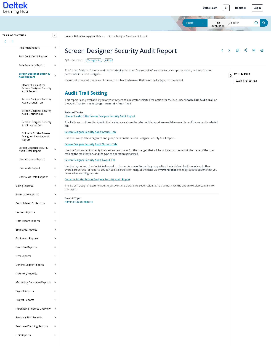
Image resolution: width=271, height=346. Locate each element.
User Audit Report (29, 168)
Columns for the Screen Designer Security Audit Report (36, 136)
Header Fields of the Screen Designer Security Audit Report (36, 88)
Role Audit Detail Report (33, 56)
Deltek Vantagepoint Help (87, 36)
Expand (5, 41)
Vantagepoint (94, 60)
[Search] (264, 23)
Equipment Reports (27, 238)
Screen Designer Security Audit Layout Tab (36, 123)
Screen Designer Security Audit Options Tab (36, 112)
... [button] (104, 36)
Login (257, 8)
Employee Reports (26, 229)
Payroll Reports (25, 291)
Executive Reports (26, 247)
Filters (190, 22)
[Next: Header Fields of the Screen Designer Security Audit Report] (229, 50)
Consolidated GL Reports (30, 203)
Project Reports (25, 299)
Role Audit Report (29, 47)
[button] (226, 8)
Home (68, 36)
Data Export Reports (28, 220)
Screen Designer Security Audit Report (34, 75)
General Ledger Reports (30, 264)
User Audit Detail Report (33, 176)
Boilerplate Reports (27, 194)
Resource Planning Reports (32, 326)
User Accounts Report (32, 159)
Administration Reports (79, 201)
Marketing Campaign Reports (33, 282)
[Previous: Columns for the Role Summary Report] (222, 50)
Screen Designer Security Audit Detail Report (33, 149)
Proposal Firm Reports (29, 317)
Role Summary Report (32, 65)
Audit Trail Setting (246, 80)
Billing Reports (24, 185)
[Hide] (55, 35)
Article (108, 60)
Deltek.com (210, 8)
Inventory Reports (26, 273)
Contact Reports (25, 212)
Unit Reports (23, 335)
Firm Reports (23, 256)
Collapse (12, 41)
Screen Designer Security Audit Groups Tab (36, 101)
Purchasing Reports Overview (33, 308)
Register (240, 8)
